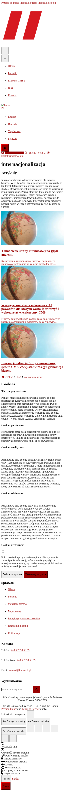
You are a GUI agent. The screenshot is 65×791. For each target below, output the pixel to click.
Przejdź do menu (10, 2)
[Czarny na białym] (54, 728)
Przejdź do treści (28, 2)
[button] (32, 107)
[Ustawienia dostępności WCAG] (5, 148)
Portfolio (12, 596)
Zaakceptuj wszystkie (35, 574)
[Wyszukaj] (36, 689)
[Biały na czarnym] (38, 728)
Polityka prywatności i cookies (24, 618)
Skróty (15, 778)
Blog (10, 377)
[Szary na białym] (46, 728)
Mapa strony (14, 611)
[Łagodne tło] (13, 738)
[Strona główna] (3, 377)
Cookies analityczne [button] (12, 447)
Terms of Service (31, 709)
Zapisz (6, 786)
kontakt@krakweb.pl (20, 670)
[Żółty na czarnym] (30, 728)
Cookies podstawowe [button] (13, 425)
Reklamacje (14, 633)
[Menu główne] (5, 50)
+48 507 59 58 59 (20, 650)
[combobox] (16, 689)
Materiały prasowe (18, 603)
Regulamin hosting (18, 625)
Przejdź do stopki (47, 2)
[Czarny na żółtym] (5, 738)
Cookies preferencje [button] (12, 545)
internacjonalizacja (33, 377)
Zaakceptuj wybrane (12, 574)
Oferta (11, 589)
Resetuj (6, 779)
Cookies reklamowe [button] (12, 493)
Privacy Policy (9, 709)
